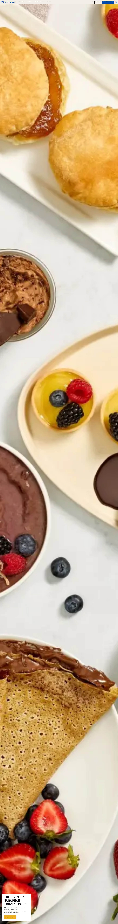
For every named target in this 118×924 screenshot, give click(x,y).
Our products (21, 2)
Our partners (30, 2)
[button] (116, 2)
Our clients (38, 2)
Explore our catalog (10, 917)
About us (49, 2)
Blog (44, 2)
